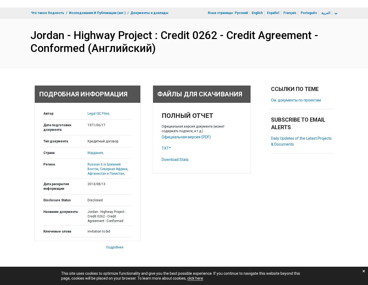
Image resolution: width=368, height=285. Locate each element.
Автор (48, 113)
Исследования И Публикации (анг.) (97, 13)
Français (289, 13)
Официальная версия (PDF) (186, 137)
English (257, 13)
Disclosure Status (57, 200)
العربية (325, 13)
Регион (49, 164)
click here (195, 278)
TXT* (166, 148)
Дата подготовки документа (57, 127)
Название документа (60, 212)
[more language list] (335, 14)
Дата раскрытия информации (56, 186)
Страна (48, 153)
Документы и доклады (149, 13)
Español (273, 13)
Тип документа (55, 141)
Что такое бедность (47, 13)
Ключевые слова (57, 231)
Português (309, 13)
